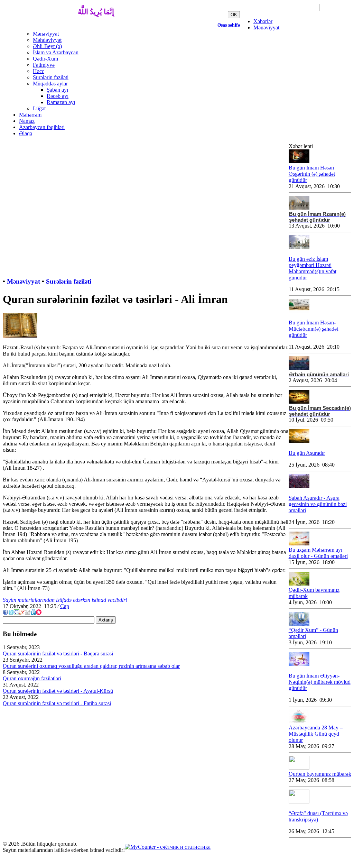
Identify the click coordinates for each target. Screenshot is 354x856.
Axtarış (106, 620)
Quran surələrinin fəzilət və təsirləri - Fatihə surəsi (57, 703)
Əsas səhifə (228, 25)
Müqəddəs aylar (50, 83)
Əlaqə (25, 133)
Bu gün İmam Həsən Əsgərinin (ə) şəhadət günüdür (312, 174)
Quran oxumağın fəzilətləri (32, 678)
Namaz (27, 121)
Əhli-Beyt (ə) (47, 46)
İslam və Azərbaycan (55, 52)
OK (234, 14)
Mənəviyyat (266, 27)
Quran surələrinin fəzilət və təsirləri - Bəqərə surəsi (58, 653)
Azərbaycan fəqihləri (42, 127)
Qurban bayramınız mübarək (320, 774)
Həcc (38, 71)
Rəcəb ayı (57, 96)
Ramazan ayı (61, 102)
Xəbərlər (262, 21)
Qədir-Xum (45, 59)
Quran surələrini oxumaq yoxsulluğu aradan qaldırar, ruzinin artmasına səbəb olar (91, 666)
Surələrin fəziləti (50, 77)
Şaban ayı (57, 90)
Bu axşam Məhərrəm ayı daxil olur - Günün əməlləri (318, 553)
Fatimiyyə (44, 65)
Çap (64, 606)
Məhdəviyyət (47, 40)
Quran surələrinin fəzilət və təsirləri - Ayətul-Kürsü (58, 691)
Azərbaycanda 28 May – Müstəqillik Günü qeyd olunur (316, 734)
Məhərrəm (30, 115)
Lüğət (39, 108)
